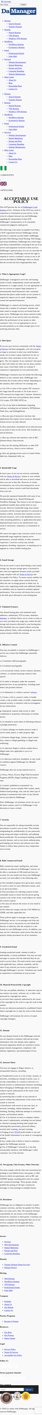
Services (7, 132)
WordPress (8, 115)
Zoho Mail (13, 129)
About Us (12, 153)
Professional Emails (16, 126)
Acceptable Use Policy (13, 1355)
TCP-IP (17, 1132)
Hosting (7, 103)
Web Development (11, 1245)
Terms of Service (13, 476)
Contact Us (13, 162)
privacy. (34, 692)
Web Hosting (9, 1279)
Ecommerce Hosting (17, 120)
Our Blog (8, 1332)
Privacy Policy (10, 1349)
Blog (10, 156)
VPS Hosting (14, 109)
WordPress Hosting (16, 117)
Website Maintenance (17, 147)
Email (6, 123)
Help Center (9, 150)
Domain (7, 94)
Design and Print (15, 141)
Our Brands (8, 1307)
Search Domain (15, 97)
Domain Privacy (10, 1268)
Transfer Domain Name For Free (17, 1265)
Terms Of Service (11, 1352)
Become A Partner (11, 1321)
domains (3, 618)
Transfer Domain (15, 100)
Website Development (17, 135)
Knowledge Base (15, 159)
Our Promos (9, 1335)
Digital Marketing (16, 138)
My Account (6, 1)
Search (23, 4)
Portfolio (7, 1301)
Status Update (9, 1338)
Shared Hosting (15, 106)
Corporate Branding (16, 144)
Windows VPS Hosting (18, 112)
